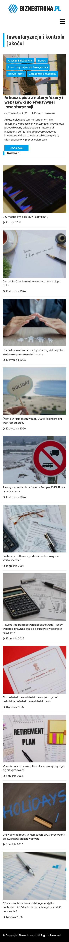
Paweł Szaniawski (44, 113)
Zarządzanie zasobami (42, 73)
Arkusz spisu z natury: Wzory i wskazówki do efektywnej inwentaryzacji (33, 102)
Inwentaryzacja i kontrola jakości (28, 67)
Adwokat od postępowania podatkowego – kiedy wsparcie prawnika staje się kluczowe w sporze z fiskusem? (33, 628)
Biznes (42, 60)
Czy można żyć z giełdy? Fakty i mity (25, 216)
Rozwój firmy (16, 73)
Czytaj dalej (16, 148)
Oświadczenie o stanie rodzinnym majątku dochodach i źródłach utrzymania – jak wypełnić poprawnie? (32, 907)
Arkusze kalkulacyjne (20, 60)
